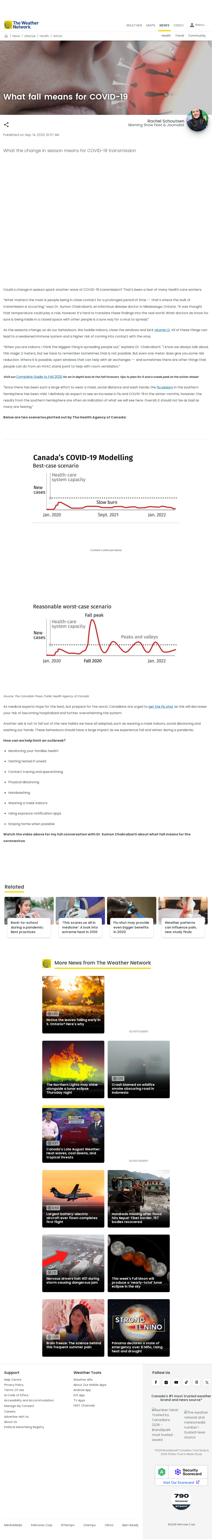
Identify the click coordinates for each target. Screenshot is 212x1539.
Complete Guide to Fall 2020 (39, 376)
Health (44, 36)
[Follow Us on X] (207, 1383)
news (16, 36)
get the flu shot (160, 706)
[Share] (6, 125)
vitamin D (162, 330)
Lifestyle (30, 36)
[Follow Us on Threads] (197, 1383)
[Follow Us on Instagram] (166, 1383)
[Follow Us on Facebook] (156, 1383)
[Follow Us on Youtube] (176, 1383)
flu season (165, 387)
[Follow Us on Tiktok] (186, 1383)
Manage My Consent (19, 1406)
